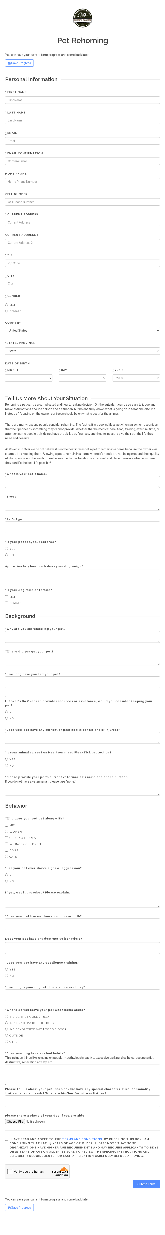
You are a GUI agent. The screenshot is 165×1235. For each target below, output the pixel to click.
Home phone (16, 173)
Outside (16, 1035)
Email (11, 132)
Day (63, 370)
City (10, 275)
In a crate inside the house (32, 1023)
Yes (12, 548)
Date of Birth (17, 363)
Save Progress (21, 63)
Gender (12, 296)
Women (15, 831)
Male (13, 305)
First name (16, 92)
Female (15, 311)
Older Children (22, 838)
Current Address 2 (22, 234)
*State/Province (20, 343)
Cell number (16, 194)
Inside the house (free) (29, 1016)
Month (12, 370)
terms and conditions (82, 1139)
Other (14, 1041)
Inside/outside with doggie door (38, 1029)
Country (13, 322)
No (11, 555)
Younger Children (25, 844)
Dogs (13, 850)
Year (118, 370)
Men (12, 825)
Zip (8, 255)
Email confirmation (24, 153)
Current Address (21, 214)
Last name (15, 112)
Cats (13, 856)
